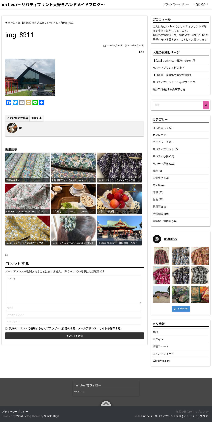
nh (142, 51)
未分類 (157, 185)
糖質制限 (158, 213)
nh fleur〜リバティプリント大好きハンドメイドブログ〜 (176, 416)
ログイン (158, 339)
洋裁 (155, 192)
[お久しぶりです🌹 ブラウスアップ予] (200, 275)
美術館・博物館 (162, 221)
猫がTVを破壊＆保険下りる (169, 89)
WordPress (22, 416)
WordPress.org (161, 360)
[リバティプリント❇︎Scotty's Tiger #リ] (200, 256)
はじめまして (161, 127)
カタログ (158, 134)
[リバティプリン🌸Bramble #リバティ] (180, 256)
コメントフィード (163, 353)
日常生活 (158, 177)
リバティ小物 (161, 156)
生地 (155, 199)
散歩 (155, 170)
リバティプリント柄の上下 (169, 67)
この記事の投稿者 (17, 118)
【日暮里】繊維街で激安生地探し (172, 75)
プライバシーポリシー (176, 4)
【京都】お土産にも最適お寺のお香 (174, 60)
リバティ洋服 (161, 163)
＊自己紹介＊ (201, 4)
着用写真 (158, 206)
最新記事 (36, 118)
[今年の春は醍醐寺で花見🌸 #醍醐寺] (161, 294)
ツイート (79, 392)
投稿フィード (161, 346)
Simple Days (51, 416)
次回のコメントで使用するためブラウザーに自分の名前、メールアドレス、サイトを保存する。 (66, 328)
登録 (155, 332)
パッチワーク (161, 142)
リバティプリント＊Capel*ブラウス (174, 82)
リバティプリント (163, 149)
